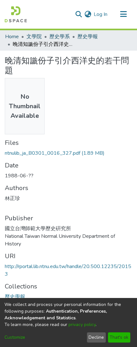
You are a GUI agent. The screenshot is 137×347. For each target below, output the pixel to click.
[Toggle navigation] (123, 14)
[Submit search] (79, 14)
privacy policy (82, 325)
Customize (14, 337)
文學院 (34, 36)
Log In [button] (101, 14)
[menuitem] (88, 14)
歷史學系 (59, 36)
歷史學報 (87, 36)
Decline (96, 337)
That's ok (119, 337)
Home (12, 36)
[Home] (16, 14)
